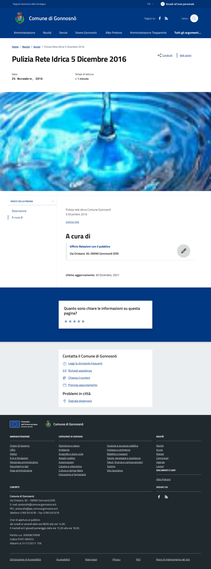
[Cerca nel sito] (194, 18)
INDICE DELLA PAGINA (22, 201)
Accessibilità (63, 559)
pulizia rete (72, 222)
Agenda (160, 462)
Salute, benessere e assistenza (124, 458)
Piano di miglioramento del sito (173, 559)
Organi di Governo (20, 446)
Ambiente (64, 450)
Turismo (111, 466)
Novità (47, 32)
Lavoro (160, 466)
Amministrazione (24, 32)
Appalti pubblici (67, 458)
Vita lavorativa (115, 470)
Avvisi (36, 47)
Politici (13, 454)
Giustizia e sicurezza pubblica (122, 446)
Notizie (160, 454)
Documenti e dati (19, 466)
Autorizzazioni (66, 462)
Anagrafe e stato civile (71, 454)
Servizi (63, 32)
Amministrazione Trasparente (148, 32)
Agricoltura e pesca (69, 446)
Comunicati (162, 458)
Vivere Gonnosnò (86, 32)
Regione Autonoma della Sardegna (29, 4)
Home (15, 47)
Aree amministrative (21, 470)
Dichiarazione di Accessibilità (25, 559)
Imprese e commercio (118, 450)
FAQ (138, 559)
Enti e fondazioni (19, 458)
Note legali (91, 559)
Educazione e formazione (72, 474)
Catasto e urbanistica (70, 466)
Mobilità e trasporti (117, 454)
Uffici (12, 450)
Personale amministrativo (24, 462)
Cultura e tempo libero (71, 470)
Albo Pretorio (114, 32)
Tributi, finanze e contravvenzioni (125, 462)
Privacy (117, 559)
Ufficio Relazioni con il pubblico (90, 246)
